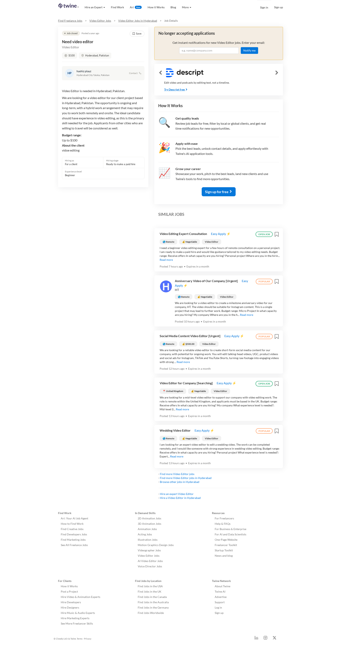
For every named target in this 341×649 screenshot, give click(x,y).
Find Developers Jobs (74, 534)
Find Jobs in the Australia (153, 602)
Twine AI (220, 591)
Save (138, 33)
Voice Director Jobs (150, 566)
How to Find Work (72, 523)
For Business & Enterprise (230, 529)
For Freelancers (224, 518)
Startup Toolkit (224, 550)
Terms (79, 638)
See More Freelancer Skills (77, 623)
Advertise (221, 597)
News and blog (224, 555)
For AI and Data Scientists (230, 534)
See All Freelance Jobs (74, 545)
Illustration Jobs (147, 539)
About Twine (222, 586)
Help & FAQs (222, 523)
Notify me (249, 50)
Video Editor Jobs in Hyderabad (137, 20)
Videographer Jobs (149, 550)
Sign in (264, 7)
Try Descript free (174, 89)
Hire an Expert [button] (93, 7)
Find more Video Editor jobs (177, 474)
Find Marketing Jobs (73, 539)
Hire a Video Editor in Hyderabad (180, 497)
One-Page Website (226, 539)
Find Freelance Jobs (70, 20)
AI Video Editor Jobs (150, 561)
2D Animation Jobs (149, 518)
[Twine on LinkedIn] (256, 639)
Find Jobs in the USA (150, 586)
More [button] (185, 7)
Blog (173, 7)
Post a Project (69, 591)
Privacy (87, 638)
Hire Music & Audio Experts (78, 612)
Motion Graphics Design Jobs (156, 545)
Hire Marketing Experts (75, 618)
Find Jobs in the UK (149, 591)
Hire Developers (71, 602)
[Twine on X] (274, 639)
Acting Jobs (145, 534)
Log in (218, 607)
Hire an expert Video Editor (177, 494)
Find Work (117, 7)
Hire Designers (70, 607)
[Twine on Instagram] (265, 639)
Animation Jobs (147, 529)
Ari (135, 7)
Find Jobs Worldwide (151, 612)
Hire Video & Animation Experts (80, 597)
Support (220, 602)
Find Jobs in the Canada (152, 597)
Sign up (278, 7)
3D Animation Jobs (149, 523)
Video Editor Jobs (100, 20)
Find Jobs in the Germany (153, 607)
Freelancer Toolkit (226, 545)
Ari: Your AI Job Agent (74, 518)
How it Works (156, 7)
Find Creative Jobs (72, 529)
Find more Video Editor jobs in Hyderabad (186, 478)
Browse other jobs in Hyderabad (179, 481)
